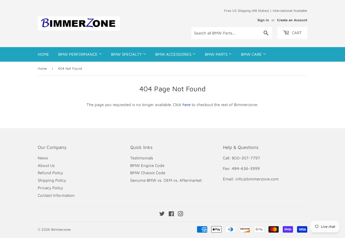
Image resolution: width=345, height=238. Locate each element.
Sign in (263, 20)
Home (43, 54)
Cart (296, 32)
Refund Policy (50, 172)
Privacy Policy (50, 188)
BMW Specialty (127, 54)
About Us (46, 165)
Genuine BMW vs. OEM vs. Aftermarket (166, 180)
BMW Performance (78, 54)
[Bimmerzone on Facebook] (171, 214)
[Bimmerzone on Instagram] (180, 214)
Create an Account (292, 20)
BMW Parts (217, 54)
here (186, 104)
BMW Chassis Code (147, 172)
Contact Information (56, 195)
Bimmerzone (61, 229)
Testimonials (141, 158)
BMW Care (252, 54)
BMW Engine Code (147, 165)
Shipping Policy (52, 180)
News (43, 158)
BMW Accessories (173, 54)
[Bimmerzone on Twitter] (162, 214)
